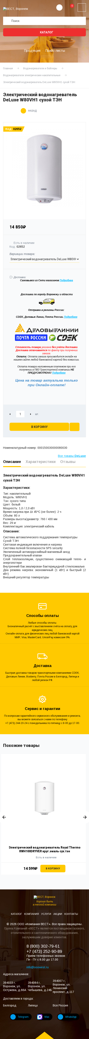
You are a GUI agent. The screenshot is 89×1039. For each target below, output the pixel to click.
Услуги (46, 914)
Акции (58, 914)
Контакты (71, 914)
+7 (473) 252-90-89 (44, 951)
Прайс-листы (55, 50)
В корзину (39, 427)
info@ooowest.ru (37, 967)
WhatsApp (70, 1016)
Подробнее (70, 316)
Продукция (32, 50)
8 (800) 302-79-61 (43, 946)
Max (46, 1016)
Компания (32, 914)
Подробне (66, 280)
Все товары (72, 456)
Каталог (46, 32)
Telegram (23, 1016)
